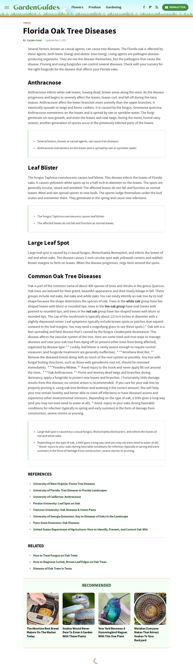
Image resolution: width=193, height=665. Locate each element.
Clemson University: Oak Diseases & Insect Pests (64, 510)
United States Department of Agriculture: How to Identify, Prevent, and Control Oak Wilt (90, 529)
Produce (95, 7)
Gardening (113, 7)
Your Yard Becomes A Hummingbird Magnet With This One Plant (112, 632)
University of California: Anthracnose (57, 497)
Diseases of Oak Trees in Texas (52, 568)
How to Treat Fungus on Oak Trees (55, 555)
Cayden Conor (34, 40)
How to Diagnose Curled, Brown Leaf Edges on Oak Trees (69, 562)
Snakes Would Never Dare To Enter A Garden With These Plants (77, 632)
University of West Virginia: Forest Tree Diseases (64, 484)
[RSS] (156, 7)
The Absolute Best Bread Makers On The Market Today (43, 632)
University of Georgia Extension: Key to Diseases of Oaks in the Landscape (80, 516)
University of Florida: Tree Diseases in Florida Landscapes (70, 490)
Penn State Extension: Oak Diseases (56, 523)
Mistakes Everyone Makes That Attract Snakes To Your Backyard (146, 634)
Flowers (77, 7)
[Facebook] (144, 7)
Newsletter (177, 7)
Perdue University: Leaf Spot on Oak (56, 503)
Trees (27, 23)
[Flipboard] (150, 7)
